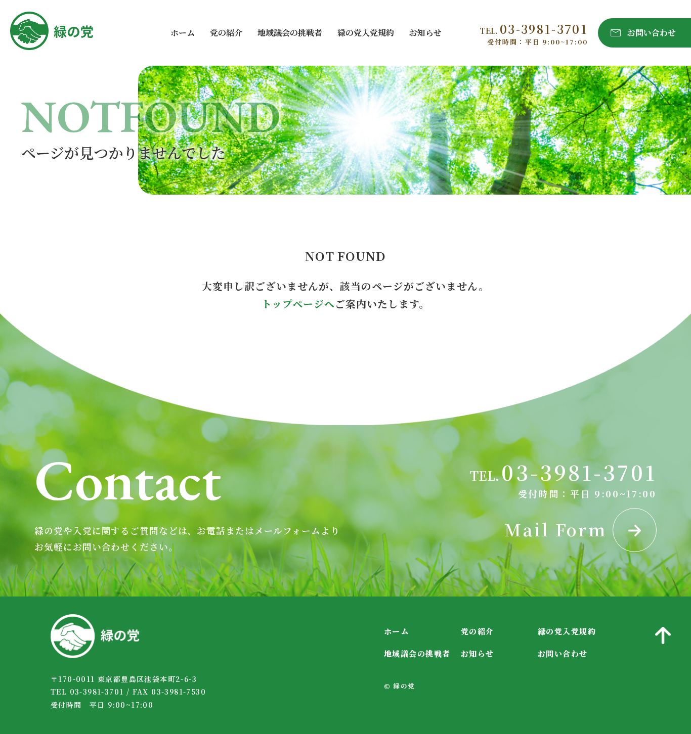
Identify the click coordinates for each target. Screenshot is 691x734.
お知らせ (425, 32)
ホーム (182, 32)
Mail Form (558, 529)
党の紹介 (226, 32)
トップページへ (298, 303)
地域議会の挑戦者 (289, 32)
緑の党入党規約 (365, 32)
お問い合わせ (563, 653)
